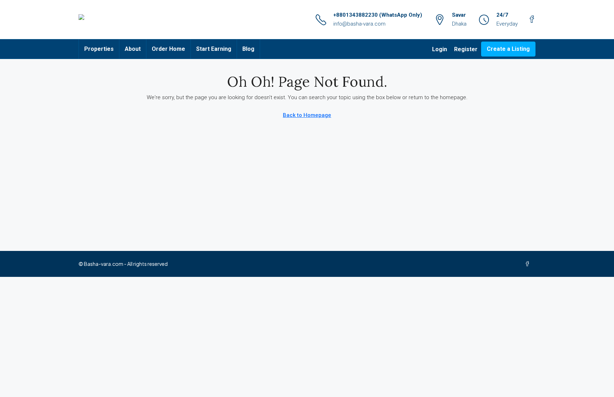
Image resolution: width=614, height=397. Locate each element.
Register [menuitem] (466, 49)
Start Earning (213, 48)
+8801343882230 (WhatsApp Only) (377, 15)
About (133, 48)
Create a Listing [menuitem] (508, 48)
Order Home (168, 48)
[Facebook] (529, 264)
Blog (248, 48)
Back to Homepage (307, 115)
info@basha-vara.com (359, 24)
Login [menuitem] (439, 49)
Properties (99, 48)
